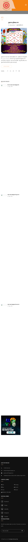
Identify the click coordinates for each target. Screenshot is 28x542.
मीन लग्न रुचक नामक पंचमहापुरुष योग (13, 84)
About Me (16, 487)
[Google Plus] (10, 71)
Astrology (16, 484)
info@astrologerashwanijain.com (9, 470)
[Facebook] (7, 71)
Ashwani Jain (12, 25)
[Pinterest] (16, 71)
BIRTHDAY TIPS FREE (6, 492)
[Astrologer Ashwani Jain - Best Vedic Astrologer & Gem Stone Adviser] (6, 5)
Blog (3, 487)
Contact (3, 489)
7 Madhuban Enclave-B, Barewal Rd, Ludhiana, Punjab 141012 (14, 475)
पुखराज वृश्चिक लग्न (13, 22)
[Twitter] (13, 71)
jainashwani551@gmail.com (8, 473)
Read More (6, 66)
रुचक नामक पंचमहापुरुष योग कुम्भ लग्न (13, 194)
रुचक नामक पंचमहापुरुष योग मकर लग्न (13, 304)
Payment (16, 489)
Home (3, 484)
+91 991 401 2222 (7, 468)
